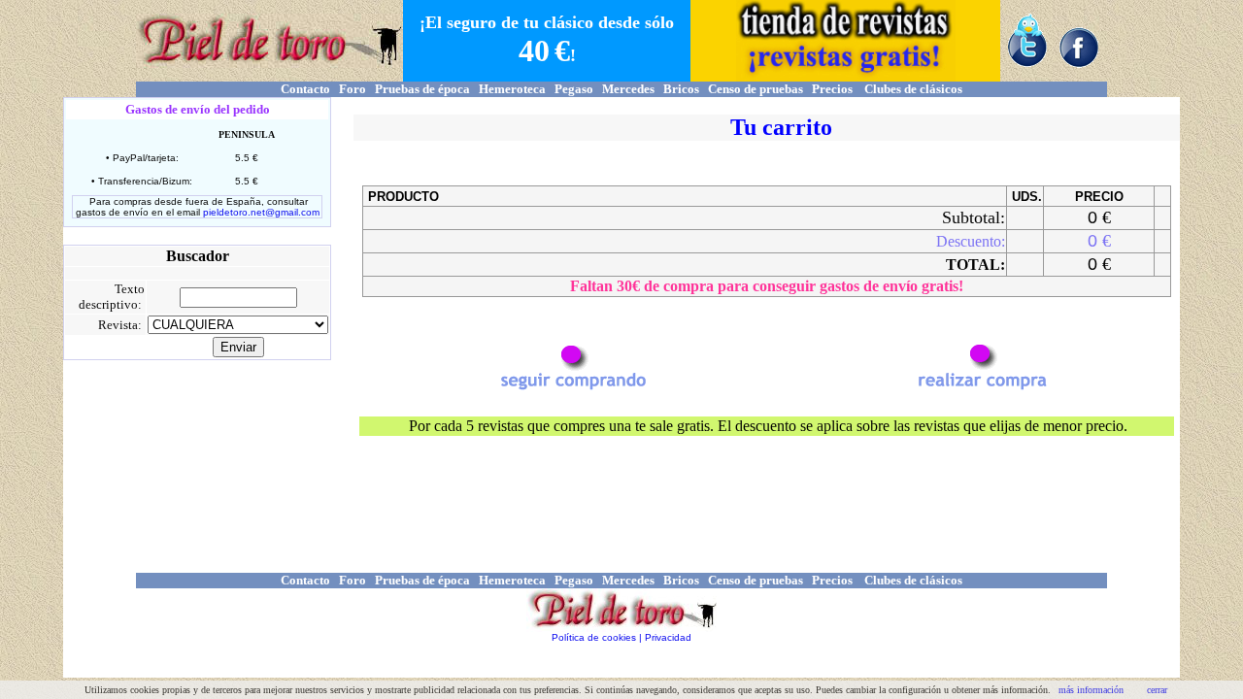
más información (1091, 689)
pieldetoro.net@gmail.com (261, 212)
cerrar (1157, 689)
